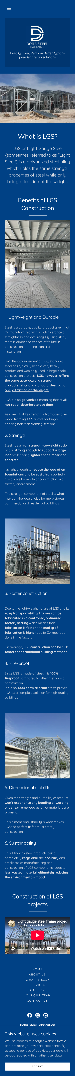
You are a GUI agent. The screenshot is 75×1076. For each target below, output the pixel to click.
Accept (37, 1066)
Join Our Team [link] (37, 995)
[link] (37, 37)
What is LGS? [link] (37, 980)
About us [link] (37, 974)
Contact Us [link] (37, 1000)
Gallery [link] (37, 990)
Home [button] (37, 969)
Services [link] (37, 985)
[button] (9, 10)
